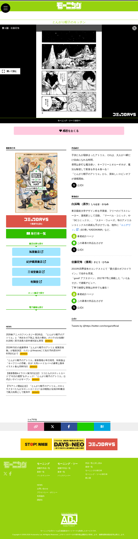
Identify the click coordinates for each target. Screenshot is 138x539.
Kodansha (35, 534)
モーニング (43, 463)
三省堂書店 (35, 271)
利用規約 (40, 496)
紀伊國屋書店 (34, 261)
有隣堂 (34, 281)
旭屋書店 (35, 251)
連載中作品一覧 (43, 468)
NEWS (39, 485)
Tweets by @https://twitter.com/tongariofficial (95, 325)
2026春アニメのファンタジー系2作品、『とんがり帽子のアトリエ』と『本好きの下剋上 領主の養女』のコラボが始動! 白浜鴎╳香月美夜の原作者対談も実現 (35, 337)
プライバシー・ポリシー (47, 492)
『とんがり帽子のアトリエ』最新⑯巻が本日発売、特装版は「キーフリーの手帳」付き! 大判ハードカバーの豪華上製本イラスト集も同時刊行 (35, 363)
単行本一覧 (38, 233)
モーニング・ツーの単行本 (96, 474)
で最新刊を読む (36, 224)
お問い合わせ (42, 489)
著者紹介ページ (85, 236)
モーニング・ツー (68, 463)
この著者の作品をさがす (90, 243)
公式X (80, 185)
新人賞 (88, 478)
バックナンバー (43, 476)
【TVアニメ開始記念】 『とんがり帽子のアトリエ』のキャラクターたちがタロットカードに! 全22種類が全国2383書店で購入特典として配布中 (35, 389)
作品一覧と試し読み (93, 463)
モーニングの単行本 (93, 470)
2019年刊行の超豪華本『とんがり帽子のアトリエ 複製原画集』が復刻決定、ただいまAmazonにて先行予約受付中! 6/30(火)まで (35, 350)
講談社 (40, 500)
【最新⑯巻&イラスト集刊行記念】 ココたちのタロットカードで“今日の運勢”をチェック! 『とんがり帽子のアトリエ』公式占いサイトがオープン (36, 376)
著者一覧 (40, 472)
